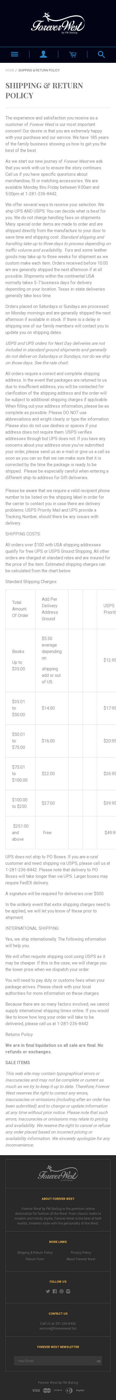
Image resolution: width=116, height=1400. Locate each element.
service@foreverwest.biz (58, 1328)
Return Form (35, 1259)
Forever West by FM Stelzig (58, 1383)
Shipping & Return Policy (35, 1253)
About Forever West (80, 1259)
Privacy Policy (81, 1253)
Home (10, 70)
